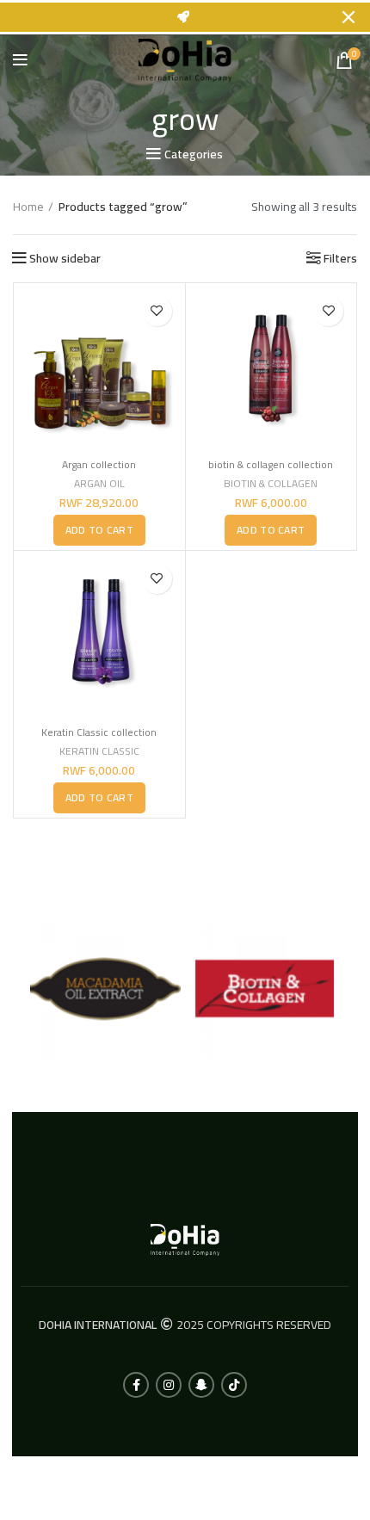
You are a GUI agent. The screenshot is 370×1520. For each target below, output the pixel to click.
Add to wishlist (157, 311)
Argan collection (99, 464)
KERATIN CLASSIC (99, 751)
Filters (340, 258)
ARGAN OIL (99, 484)
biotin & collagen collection (270, 464)
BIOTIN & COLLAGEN (271, 484)
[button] (99, 530)
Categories (193, 154)
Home (28, 207)
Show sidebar (65, 258)
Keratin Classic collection (99, 732)
